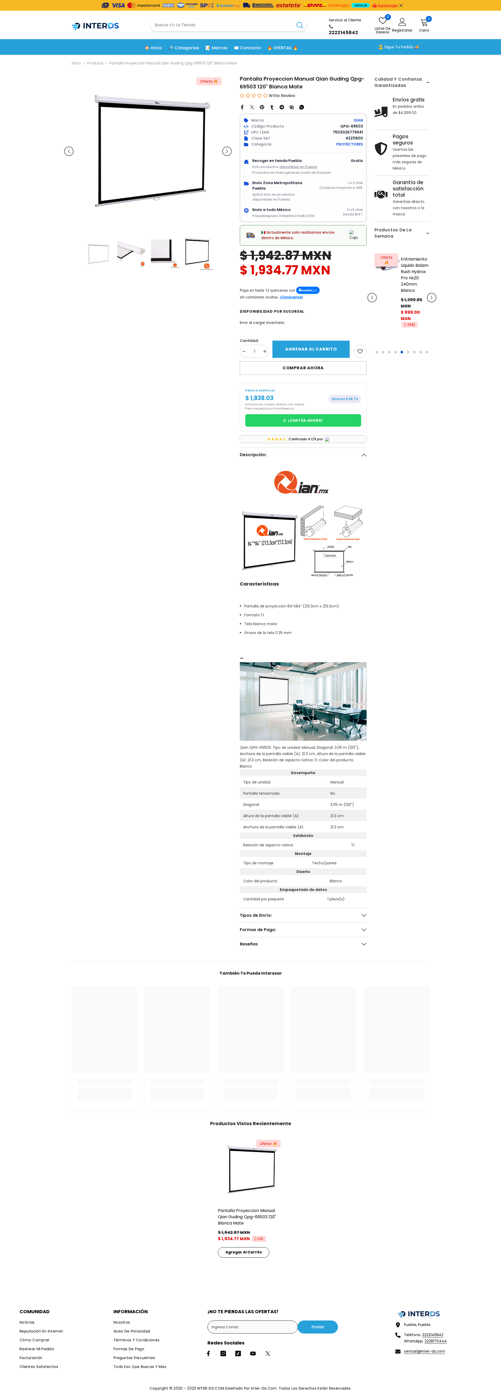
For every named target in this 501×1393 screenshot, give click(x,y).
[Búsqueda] (228, 25)
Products (95, 63)
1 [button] (376, 340)
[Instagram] (223, 1353)
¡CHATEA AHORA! (305, 420)
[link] (360, 351)
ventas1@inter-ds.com (424, 1351)
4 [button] (395, 340)
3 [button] (389, 340)
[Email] (291, 107)
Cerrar (401, 5)
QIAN (358, 120)
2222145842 (432, 1334)
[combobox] (221, 25)
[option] (402, 295)
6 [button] (408, 340)
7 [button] (414, 340)
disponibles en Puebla (298, 166)
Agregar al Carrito (311, 349)
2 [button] (383, 340)
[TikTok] (238, 1353)
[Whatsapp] (301, 107)
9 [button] (427, 340)
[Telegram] (281, 107)
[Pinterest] (262, 107)
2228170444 (436, 1341)
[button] (372, 291)
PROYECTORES (349, 144)
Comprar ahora (303, 368)
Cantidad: (249, 340)
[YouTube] (253, 1353)
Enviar (318, 1327)
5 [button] (402, 340)
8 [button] (420, 340)
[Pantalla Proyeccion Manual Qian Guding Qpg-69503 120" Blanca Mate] (250, 1169)
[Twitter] (252, 107)
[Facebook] (242, 107)
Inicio (76, 63)
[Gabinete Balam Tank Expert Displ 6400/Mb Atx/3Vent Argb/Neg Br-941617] (387, 264)
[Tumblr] (272, 107)
